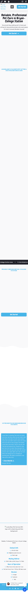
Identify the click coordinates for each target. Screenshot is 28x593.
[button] (12, 6)
